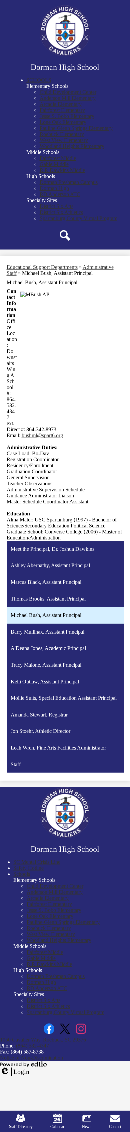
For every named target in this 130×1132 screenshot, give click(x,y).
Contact (115, 1126)
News (86, 1126)
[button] (38, 80)
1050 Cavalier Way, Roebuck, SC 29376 (43, 1039)
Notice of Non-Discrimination (31, 1058)
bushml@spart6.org (42, 435)
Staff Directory (21, 1126)
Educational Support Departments (42, 267)
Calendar (57, 1126)
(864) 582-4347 (32, 1045)
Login (14, 1072)
